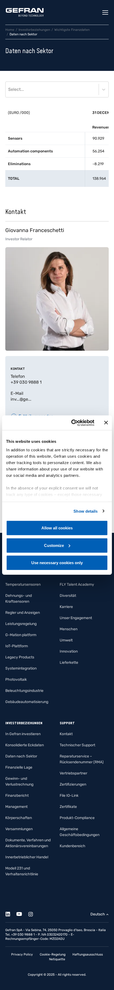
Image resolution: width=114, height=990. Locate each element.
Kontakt (66, 734)
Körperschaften (18, 818)
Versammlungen (19, 829)
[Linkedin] (10, 913)
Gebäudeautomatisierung (26, 702)
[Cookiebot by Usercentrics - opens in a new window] (71, 422)
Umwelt (66, 640)
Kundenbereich (72, 846)
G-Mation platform (20, 635)
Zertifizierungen (73, 784)
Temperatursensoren (23, 584)
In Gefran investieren (23, 734)
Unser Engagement (76, 618)
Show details (85, 511)
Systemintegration (21, 668)
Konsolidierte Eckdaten (24, 745)
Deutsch (97, 914)
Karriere (66, 607)
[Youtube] (22, 913)
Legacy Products (19, 657)
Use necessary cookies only (57, 562)
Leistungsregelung (21, 624)
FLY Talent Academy (77, 584)
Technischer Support (77, 745)
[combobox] (8, 89)
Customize (54, 545)
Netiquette (57, 959)
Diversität (68, 595)
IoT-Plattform (16, 646)
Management (16, 806)
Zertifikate (68, 806)
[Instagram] (33, 913)
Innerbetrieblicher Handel (26, 857)
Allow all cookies (57, 528)
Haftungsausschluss (87, 954)
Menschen (68, 629)
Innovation (69, 651)
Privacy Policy (22, 954)
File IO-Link (69, 795)
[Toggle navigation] (105, 12)
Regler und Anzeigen (22, 612)
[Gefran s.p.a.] (24, 12)
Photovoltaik (16, 679)
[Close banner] (106, 423)
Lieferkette (69, 662)
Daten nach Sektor (21, 756)
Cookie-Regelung (52, 954)
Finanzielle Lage (18, 767)
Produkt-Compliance (77, 818)
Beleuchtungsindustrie (24, 690)
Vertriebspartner (73, 773)
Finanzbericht (17, 795)
